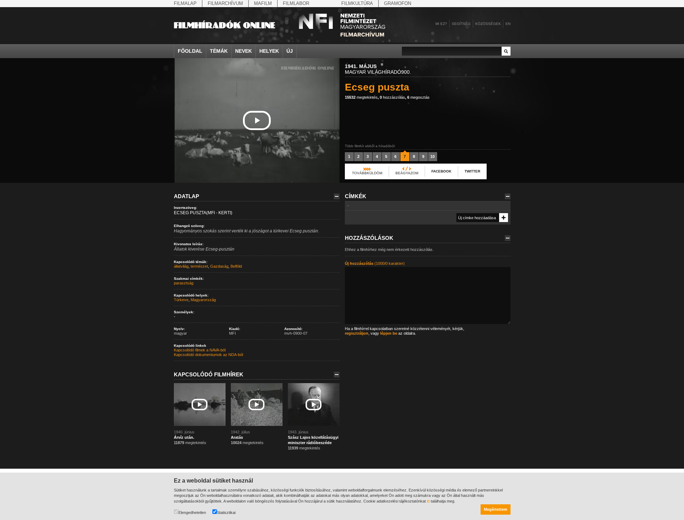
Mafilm (263, 3)
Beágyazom (406, 173)
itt (428, 501)
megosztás (418, 97)
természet (199, 266)
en (508, 24)
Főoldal (190, 51)
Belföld (236, 266)
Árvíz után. (184, 437)
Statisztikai (226, 512)
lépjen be (388, 333)
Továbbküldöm (367, 173)
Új (289, 51)
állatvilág (181, 266)
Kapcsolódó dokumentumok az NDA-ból (208, 354)
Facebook (441, 171)
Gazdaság (219, 266)
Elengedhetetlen (192, 512)
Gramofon (397, 3)
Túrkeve (181, 300)
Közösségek (488, 24)
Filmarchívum (225, 3)
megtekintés (361, 97)
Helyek (269, 51)
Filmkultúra (357, 3)
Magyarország (203, 300)
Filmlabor (296, 3)
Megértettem (495, 509)
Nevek (243, 51)
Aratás (237, 437)
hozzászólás (392, 97)
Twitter (472, 171)
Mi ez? (441, 24)
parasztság (183, 283)
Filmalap (185, 3)
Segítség (461, 24)
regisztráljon (356, 333)
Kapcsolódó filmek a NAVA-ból (200, 350)
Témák (219, 51)
